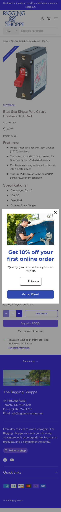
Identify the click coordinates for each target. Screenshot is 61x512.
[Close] (55, 212)
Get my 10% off (30, 294)
